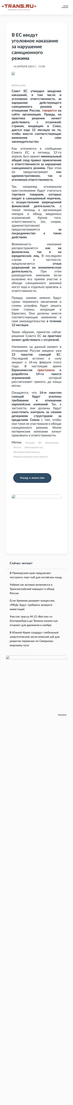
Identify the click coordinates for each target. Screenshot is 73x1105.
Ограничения (53, 443)
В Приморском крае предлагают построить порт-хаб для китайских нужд (36, 575)
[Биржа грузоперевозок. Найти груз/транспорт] (19, 7)
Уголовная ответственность (27, 452)
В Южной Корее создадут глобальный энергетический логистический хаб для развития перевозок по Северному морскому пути (35, 639)
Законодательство (34, 447)
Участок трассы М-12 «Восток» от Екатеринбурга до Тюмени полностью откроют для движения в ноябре (34, 621)
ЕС (40, 443)
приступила (46, 370)
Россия (18, 447)
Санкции (31, 443)
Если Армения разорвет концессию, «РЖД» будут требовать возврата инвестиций (32, 605)
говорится (49, 110)
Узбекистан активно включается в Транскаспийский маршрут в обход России (32, 589)
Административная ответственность (31, 457)
